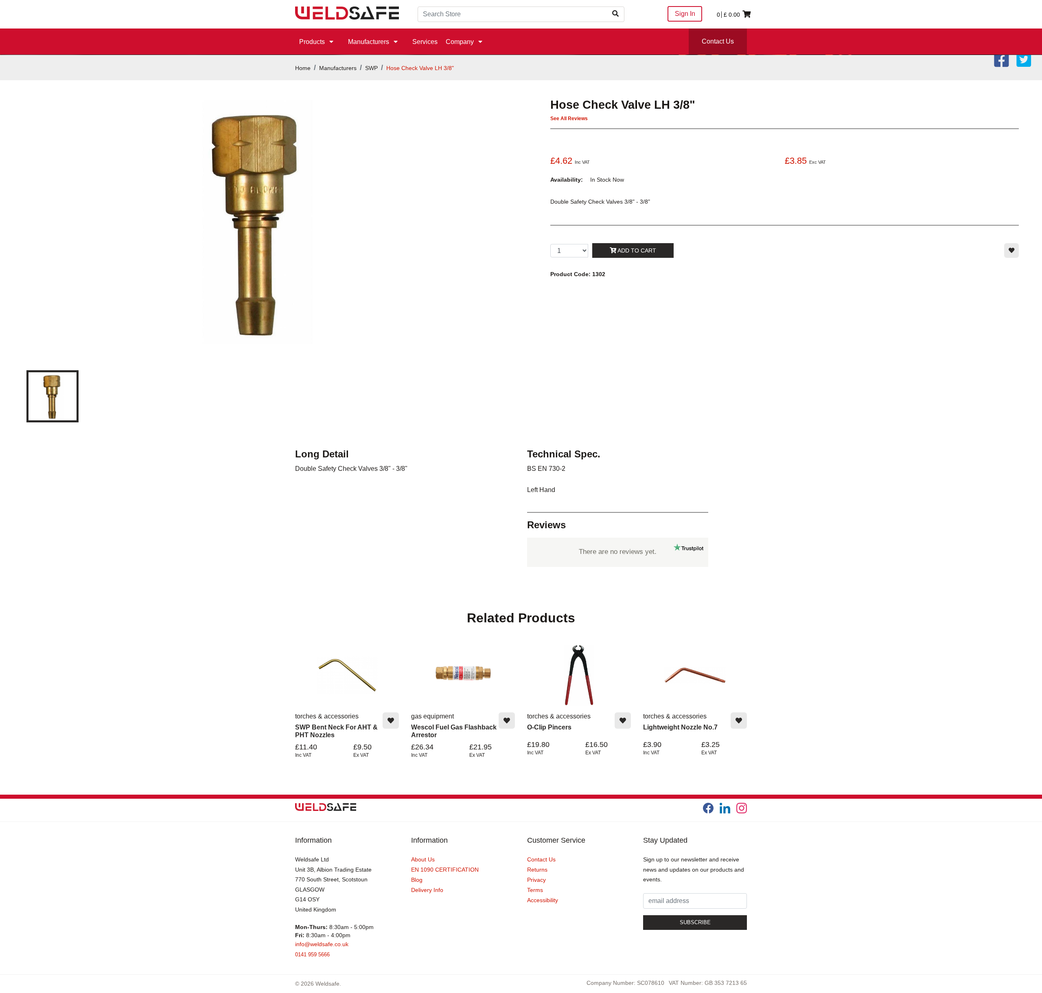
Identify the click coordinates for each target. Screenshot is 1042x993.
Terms (535, 890)
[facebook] (708, 808)
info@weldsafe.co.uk (321, 944)
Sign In (685, 13)
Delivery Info (427, 890)
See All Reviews (569, 118)
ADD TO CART (636, 250)
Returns (537, 869)
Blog (416, 880)
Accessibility (542, 900)
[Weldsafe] (347, 12)
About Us (423, 859)
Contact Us (718, 41)
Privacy (536, 880)
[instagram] (741, 808)
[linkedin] (725, 808)
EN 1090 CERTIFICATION (445, 869)
